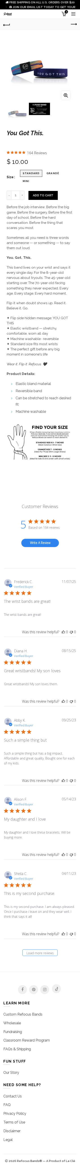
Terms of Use (14, 1122)
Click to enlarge (66, 95)
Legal (8, 1140)
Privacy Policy (14, 1113)
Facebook (22, 989)
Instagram (44, 989)
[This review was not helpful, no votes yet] (71, 632)
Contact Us (12, 1096)
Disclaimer (11, 1131)
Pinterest (33, 989)
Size (10, 177)
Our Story (11, 1072)
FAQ (7, 1105)
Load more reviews (40, 953)
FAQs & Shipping (17, 1049)
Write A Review (40, 543)
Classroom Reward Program (26, 1040)
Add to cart (43, 195)
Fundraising (12, 1032)
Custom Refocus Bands (22, 1014)
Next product (73, 24)
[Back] (6, 24)
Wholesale (12, 1023)
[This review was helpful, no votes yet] (63, 632)
